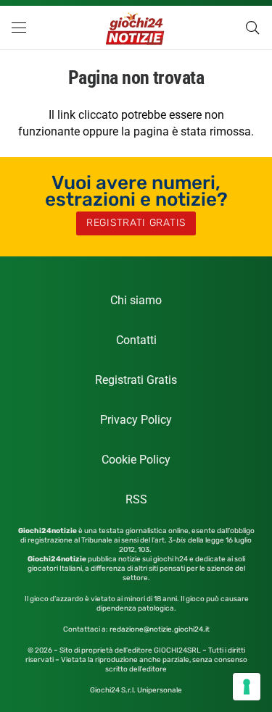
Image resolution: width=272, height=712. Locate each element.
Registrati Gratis (136, 380)
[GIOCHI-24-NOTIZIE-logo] (136, 27)
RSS (136, 499)
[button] (19, 27)
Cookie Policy (136, 459)
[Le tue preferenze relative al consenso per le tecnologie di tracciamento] (246, 686)
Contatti (136, 340)
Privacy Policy (136, 420)
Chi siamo (136, 300)
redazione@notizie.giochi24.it (160, 629)
